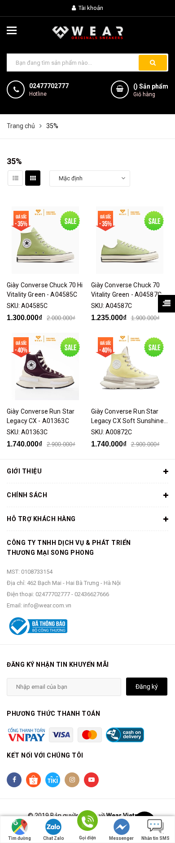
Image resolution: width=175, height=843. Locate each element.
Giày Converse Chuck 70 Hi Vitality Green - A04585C (45, 289)
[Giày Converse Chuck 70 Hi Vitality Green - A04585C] (45, 240)
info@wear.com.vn (47, 605)
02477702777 (49, 85)
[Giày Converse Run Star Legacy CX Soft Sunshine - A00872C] (130, 366)
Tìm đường (19, 838)
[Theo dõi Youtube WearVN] (91, 779)
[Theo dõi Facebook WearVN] (14, 779)
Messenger (121, 838)
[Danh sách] (15, 178)
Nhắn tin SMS (155, 838)
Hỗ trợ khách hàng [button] (41, 518)
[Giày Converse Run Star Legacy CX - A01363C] (45, 366)
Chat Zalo (53, 838)
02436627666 (91, 594)
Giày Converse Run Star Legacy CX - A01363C (40, 416)
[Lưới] (32, 178)
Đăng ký (147, 686)
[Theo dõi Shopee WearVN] (33, 779)
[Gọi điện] (87, 822)
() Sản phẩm (150, 90)
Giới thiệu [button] (24, 471)
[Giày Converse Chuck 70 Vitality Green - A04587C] (130, 240)
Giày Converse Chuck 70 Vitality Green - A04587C (126, 289)
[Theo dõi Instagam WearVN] (72, 779)
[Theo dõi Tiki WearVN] (52, 779)
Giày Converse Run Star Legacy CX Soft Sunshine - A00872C (129, 417)
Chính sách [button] (27, 495)
